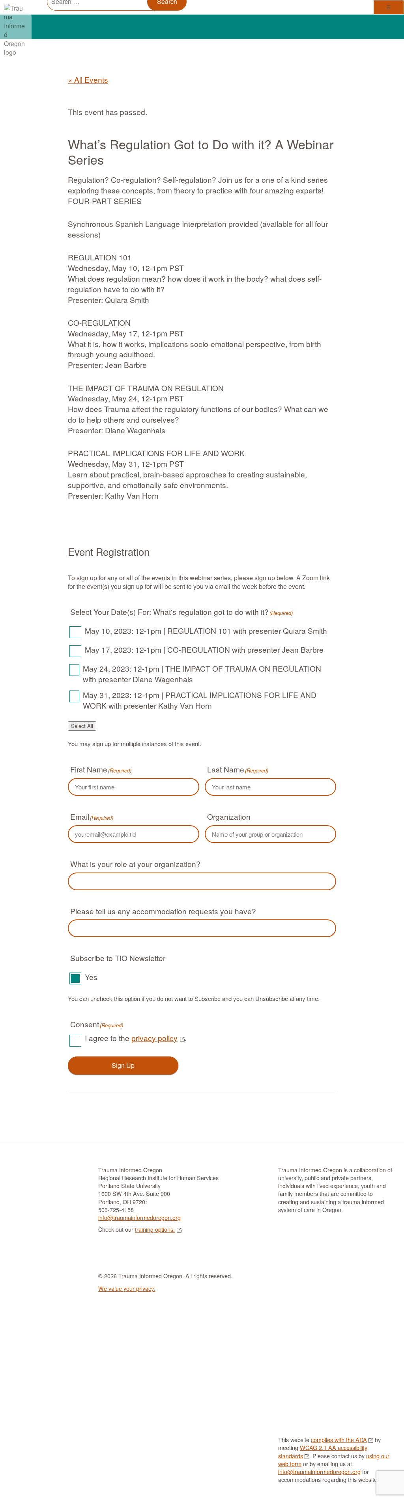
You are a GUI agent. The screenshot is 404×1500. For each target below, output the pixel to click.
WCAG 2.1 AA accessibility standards (322, 1451)
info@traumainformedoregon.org (139, 1217)
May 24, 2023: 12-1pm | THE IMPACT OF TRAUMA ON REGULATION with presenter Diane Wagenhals (202, 673)
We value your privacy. (126, 1288)
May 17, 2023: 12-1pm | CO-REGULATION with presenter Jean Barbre (204, 649)
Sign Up (123, 1065)
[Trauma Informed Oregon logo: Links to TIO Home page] (19, 12)
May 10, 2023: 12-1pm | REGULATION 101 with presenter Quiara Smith (206, 630)
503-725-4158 (116, 1209)
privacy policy (154, 1037)
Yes (91, 976)
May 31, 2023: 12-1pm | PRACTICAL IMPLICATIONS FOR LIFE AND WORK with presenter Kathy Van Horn (199, 700)
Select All (82, 726)
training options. (155, 1229)
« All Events (88, 79)
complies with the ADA (339, 1439)
